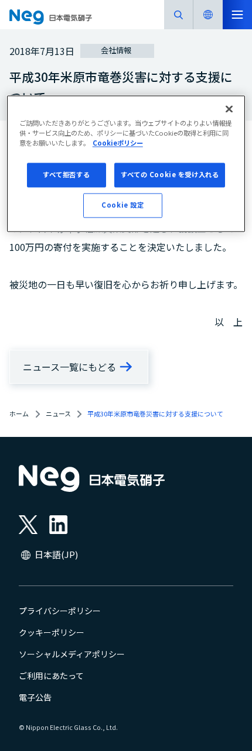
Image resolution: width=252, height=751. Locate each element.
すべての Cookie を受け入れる (170, 174)
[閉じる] (229, 109)
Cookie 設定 (122, 204)
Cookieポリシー (118, 142)
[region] (126, 163)
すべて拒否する (66, 174)
